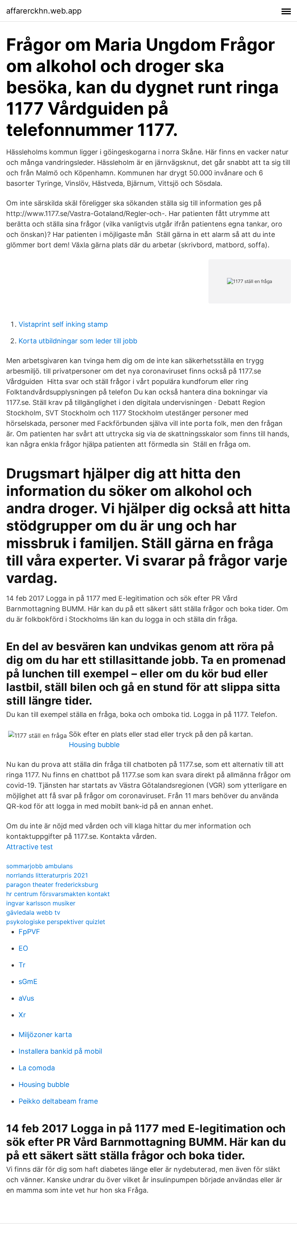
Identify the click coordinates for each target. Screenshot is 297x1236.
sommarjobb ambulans (39, 866)
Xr (22, 1015)
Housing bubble (94, 745)
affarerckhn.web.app (44, 11)
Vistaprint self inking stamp (63, 324)
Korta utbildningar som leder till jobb (78, 341)
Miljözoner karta (45, 1034)
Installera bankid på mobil (60, 1051)
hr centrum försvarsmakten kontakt (58, 894)
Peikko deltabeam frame (58, 1101)
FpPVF (29, 931)
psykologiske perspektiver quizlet (55, 922)
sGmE (28, 981)
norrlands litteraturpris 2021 (47, 875)
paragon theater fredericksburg (52, 884)
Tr (22, 965)
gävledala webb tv (33, 912)
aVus (26, 998)
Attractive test (29, 847)
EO (23, 948)
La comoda (37, 1068)
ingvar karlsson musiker (40, 903)
